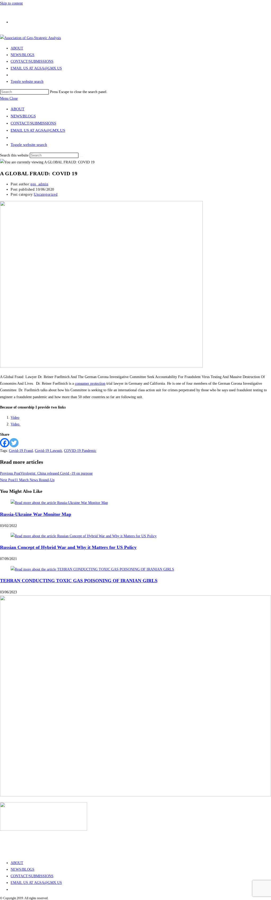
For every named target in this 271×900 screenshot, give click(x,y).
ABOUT (17, 109)
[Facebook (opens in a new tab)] (13, 20)
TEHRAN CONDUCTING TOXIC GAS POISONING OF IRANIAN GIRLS (78, 580)
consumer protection (90, 383)
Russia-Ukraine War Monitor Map (35, 514)
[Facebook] (4, 442)
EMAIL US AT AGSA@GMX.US (38, 130)
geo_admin (39, 184)
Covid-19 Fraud (21, 451)
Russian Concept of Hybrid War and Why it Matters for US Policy (68, 547)
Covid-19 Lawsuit (48, 451)
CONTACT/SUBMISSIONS (33, 123)
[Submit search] (81, 156)
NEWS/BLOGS (23, 116)
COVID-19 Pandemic (80, 451)
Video (15, 418)
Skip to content (11, 3)
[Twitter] (14, 442)
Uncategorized (45, 194)
